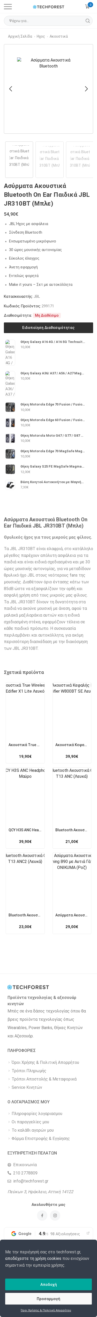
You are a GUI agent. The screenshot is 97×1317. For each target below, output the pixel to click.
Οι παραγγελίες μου (30, 1121)
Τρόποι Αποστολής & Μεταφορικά (44, 1079)
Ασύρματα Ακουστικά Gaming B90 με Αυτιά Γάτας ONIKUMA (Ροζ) (72, 915)
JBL (37, 296)
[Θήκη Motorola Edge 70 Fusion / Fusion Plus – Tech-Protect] (10, 407)
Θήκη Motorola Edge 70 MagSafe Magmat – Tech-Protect (52, 451)
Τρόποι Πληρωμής (29, 1070)
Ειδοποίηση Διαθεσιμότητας (48, 328)
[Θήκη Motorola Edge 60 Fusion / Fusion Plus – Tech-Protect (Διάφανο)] (10, 423)
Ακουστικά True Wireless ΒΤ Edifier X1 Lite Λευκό (25, 745)
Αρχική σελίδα (20, 36)
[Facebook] (42, 1215)
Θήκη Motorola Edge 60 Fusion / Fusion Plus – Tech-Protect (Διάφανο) (52, 420)
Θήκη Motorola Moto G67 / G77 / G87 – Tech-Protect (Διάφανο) (52, 435)
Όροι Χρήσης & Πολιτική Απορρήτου (46, 1310)
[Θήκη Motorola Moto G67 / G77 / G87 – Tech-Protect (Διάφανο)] (10, 438)
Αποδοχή (48, 1284)
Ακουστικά (59, 36)
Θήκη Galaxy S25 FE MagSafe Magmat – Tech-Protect (52, 466)
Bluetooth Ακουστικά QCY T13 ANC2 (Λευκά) (25, 915)
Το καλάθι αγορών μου (33, 1130)
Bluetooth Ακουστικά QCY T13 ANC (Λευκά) (72, 830)
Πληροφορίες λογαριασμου (37, 1113)
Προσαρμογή (48, 1298)
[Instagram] (55, 1215)
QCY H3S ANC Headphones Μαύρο (25, 830)
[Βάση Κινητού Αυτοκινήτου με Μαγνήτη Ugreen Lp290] (10, 485)
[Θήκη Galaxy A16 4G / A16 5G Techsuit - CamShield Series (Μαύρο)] (10, 353)
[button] (10, 89)
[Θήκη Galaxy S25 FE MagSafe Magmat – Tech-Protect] (10, 469)
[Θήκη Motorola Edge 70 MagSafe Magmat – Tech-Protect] (10, 454)
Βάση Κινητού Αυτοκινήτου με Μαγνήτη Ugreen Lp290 (52, 482)
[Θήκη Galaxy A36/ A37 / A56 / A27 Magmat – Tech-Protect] (10, 384)
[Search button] (87, 20)
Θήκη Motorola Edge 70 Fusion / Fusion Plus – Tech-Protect (52, 404)
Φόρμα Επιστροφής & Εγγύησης (41, 1138)
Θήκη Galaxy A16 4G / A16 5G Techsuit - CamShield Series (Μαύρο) (52, 342)
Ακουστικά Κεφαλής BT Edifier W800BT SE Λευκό (72, 745)
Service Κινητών (27, 1087)
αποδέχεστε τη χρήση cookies (33, 1258)
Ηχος (41, 36)
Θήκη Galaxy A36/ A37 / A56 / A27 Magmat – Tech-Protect (52, 373)
